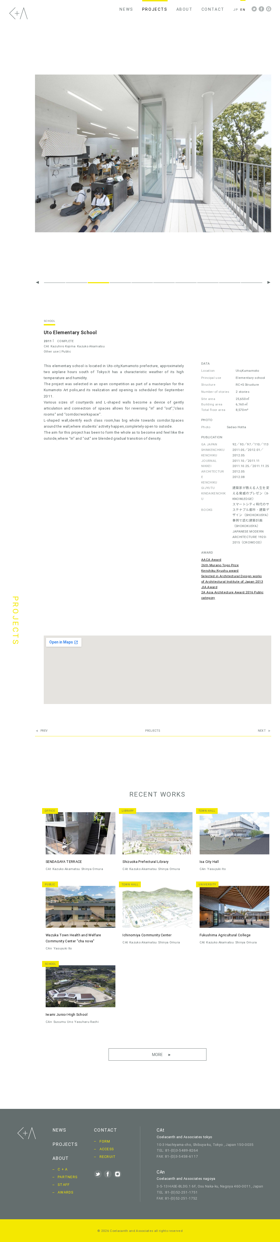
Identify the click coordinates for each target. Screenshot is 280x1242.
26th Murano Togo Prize (220, 565)
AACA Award (211, 559)
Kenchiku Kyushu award (220, 570)
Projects (152, 730)
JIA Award (209, 587)
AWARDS (66, 1192)
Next (262, 730)
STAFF (64, 1184)
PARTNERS (67, 1177)
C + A (63, 1169)
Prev (44, 730)
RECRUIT (108, 1156)
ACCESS (107, 1149)
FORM (105, 1141)
